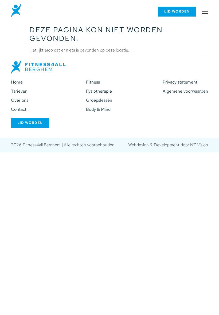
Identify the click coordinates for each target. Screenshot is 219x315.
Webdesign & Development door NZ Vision (168, 145)
